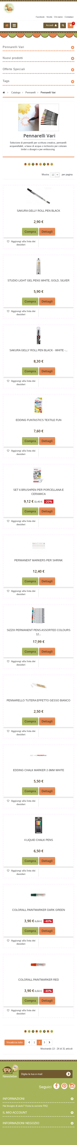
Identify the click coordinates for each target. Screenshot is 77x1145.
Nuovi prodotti (13, 58)
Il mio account (15, 1112)
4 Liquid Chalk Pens (38, 839)
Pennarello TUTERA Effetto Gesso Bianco (38, 700)
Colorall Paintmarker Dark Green (38, 909)
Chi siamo (58, 17)
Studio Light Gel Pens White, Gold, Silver (38, 280)
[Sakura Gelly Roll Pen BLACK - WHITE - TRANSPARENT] (38, 335)
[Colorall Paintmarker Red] (38, 965)
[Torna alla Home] (7, 25)
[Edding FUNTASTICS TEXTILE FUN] (38, 405)
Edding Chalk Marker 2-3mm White (38, 770)
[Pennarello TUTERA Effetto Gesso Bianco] (38, 685)
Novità (49, 17)
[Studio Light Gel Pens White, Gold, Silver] (38, 265)
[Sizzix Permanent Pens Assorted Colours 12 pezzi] (38, 615)
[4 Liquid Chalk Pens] (38, 825)
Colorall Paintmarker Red (38, 979)
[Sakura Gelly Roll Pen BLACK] (38, 196)
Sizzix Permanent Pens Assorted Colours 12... (38, 632)
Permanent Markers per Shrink (38, 560)
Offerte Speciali (14, 69)
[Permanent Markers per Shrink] (38, 545)
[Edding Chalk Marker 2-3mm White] (38, 755)
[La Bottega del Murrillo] (38, 8)
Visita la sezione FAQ (36, 1106)
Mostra (45, 174)
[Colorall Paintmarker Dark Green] (38, 895)
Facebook (40, 17)
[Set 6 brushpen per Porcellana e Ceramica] (38, 475)
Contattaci (69, 17)
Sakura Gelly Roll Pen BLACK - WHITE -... (38, 350)
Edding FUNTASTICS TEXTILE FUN (38, 420)
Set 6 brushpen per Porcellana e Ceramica (38, 491)
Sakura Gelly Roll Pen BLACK (38, 210)
